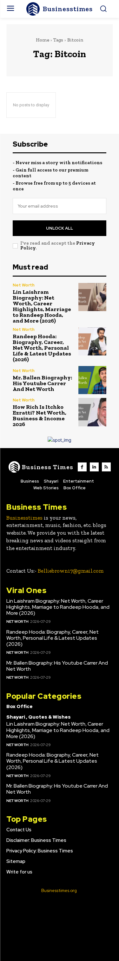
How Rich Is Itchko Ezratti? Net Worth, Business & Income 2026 (39, 415)
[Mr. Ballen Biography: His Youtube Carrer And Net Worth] (92, 380)
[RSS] (106, 466)
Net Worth (24, 285)
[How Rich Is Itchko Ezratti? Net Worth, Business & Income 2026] (92, 412)
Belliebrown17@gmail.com (71, 571)
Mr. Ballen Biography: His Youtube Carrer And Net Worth (42, 383)
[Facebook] (82, 466)
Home (42, 40)
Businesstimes (24, 518)
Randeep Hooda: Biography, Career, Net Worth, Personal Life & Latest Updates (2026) (42, 348)
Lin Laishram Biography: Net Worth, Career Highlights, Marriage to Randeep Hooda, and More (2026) (42, 306)
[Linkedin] (94, 466)
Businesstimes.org (59, 890)
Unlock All (59, 228)
